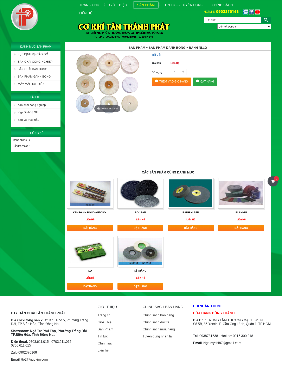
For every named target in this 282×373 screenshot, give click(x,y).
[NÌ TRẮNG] (140, 251)
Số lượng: (157, 72)
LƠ (90, 270)
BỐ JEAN (140, 212)
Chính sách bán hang (158, 315)
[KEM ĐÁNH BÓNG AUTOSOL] (89, 192)
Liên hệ (103, 350)
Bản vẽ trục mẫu (28, 119)
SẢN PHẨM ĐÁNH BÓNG (34, 76)
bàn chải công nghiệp (32, 104)
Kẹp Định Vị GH (28, 112)
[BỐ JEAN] (140, 192)
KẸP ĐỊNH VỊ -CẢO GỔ (33, 54)
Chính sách (222, 5)
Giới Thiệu (118, 5)
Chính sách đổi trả (156, 322)
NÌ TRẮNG (140, 270)
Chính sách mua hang (159, 329)
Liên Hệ (85, 13)
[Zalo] (245, 12)
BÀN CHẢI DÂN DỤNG (32, 69)
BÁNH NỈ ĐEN (190, 212)
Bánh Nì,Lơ (198, 47)
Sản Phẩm (146, 5)
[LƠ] (89, 251)
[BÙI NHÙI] (241, 192)
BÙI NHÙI (241, 212)
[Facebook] (251, 12)
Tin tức (103, 336)
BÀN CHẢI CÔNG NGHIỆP (35, 61)
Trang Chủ (89, 5)
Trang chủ (105, 315)
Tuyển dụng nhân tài (158, 336)
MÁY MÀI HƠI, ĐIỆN (31, 84)
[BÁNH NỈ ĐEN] (190, 192)
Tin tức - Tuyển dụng (184, 5)
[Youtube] (257, 12)
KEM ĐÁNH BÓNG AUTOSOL (90, 212)
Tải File (35, 97)
